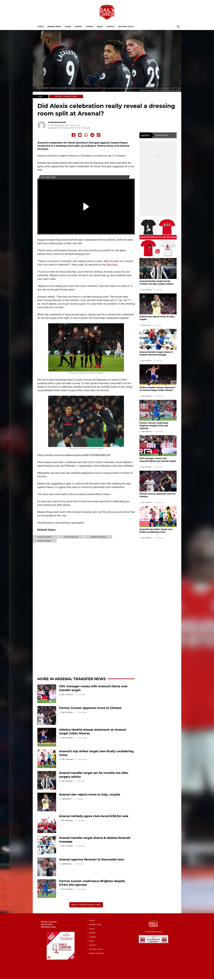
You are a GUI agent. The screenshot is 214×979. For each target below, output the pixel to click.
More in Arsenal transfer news (71, 679)
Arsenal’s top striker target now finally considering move (156, 530)
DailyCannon (67, 799)
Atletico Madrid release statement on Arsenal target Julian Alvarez (157, 388)
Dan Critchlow (67, 694)
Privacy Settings (96, 953)
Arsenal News (54, 26)
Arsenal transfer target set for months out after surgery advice (156, 282)
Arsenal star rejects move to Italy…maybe (89, 794)
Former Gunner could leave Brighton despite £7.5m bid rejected (153, 426)
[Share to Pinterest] (98, 135)
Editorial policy (126, 26)
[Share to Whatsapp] (86, 135)
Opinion (78, 26)
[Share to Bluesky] (80, 135)
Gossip (68, 26)
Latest (40, 26)
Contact (110, 26)
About (100, 26)
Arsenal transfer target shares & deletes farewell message (156, 353)
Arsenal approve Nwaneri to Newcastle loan (91, 859)
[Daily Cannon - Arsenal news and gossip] (107, 12)
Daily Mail (111, 264)
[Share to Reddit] (92, 135)
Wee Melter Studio (48, 927)
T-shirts (89, 26)
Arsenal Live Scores (49, 921)
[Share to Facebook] (73, 135)
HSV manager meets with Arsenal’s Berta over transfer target (157, 459)
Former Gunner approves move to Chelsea (90, 708)
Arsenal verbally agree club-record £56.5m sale (93, 816)
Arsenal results (47, 924)
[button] (178, 26)
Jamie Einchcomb (57, 122)
